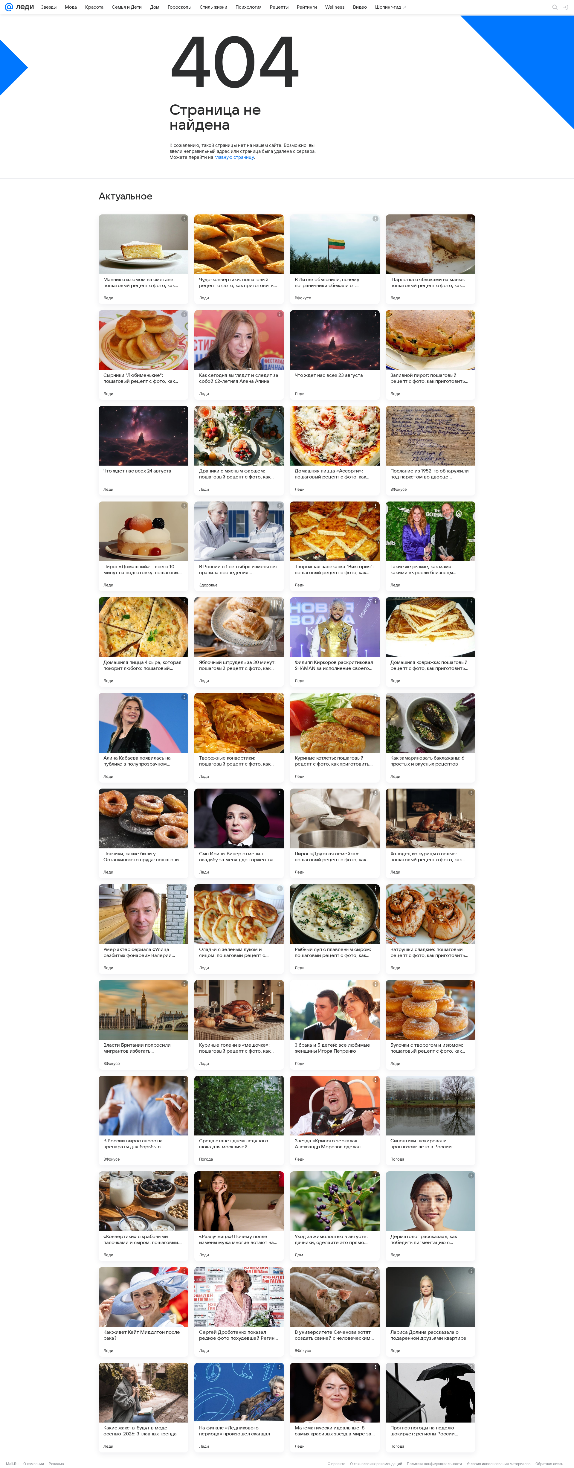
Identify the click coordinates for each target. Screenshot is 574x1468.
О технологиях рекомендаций (376, 1463)
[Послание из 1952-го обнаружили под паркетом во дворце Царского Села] (430, 451)
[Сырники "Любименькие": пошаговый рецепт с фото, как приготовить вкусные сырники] (143, 355)
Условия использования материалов (499, 1463)
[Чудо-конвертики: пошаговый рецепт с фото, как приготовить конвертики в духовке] (239, 259)
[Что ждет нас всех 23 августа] (335, 355)
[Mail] (9, 7)
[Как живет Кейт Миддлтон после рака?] (143, 1312)
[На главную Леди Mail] (23, 7)
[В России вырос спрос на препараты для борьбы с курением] (143, 1120)
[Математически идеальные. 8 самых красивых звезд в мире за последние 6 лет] (335, 1407)
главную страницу (234, 157)
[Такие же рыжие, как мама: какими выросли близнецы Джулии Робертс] (430, 546)
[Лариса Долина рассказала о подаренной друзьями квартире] (430, 1312)
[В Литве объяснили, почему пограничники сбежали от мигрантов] (335, 259)
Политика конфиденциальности (434, 1463)
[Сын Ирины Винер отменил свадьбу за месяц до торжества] (239, 833)
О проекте (336, 1463)
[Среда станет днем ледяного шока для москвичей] (239, 1120)
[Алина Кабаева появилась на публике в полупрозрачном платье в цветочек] (143, 738)
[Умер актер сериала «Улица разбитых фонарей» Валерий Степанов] (143, 929)
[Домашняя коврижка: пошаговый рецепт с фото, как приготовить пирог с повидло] (430, 642)
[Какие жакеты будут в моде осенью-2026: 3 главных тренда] (143, 1407)
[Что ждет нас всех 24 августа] (143, 451)
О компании (33, 1463)
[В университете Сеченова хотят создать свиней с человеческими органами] (335, 1312)
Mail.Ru (12, 1463)
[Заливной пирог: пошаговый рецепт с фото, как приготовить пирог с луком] (430, 355)
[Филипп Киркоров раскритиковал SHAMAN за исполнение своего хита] (335, 642)
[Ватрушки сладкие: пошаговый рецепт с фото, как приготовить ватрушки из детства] (430, 929)
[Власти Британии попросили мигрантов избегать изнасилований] (143, 1025)
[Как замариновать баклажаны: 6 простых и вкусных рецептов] (430, 738)
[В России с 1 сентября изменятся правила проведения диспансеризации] (239, 546)
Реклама (56, 1463)
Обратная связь (549, 1463)
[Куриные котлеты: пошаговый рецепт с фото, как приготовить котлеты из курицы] (335, 738)
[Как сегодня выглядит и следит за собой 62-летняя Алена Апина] (239, 355)
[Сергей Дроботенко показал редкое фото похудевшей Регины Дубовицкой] (239, 1312)
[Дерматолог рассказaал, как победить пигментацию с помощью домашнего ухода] (430, 1216)
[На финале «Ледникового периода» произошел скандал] (239, 1407)
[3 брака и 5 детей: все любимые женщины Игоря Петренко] (335, 1025)
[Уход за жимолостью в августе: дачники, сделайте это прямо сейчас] (335, 1216)
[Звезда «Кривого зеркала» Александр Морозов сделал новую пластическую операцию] (335, 1120)
